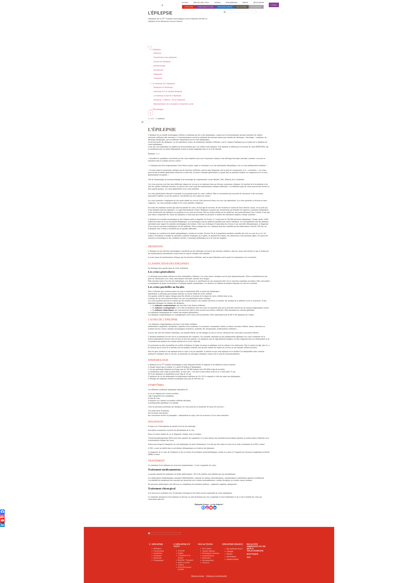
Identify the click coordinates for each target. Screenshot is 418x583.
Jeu (249, 557)
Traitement (157, 78)
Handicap (157, 558)
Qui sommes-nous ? (235, 549)
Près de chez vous (201, 2)
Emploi (180, 553)
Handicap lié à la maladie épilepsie (167, 91)
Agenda (217, 2)
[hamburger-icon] (150, 47)
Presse (245, 2)
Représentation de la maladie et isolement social (173, 104)
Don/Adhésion (231, 2)
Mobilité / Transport (185, 560)
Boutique (252, 554)
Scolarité (181, 551)
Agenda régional (208, 551)
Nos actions (241, 7)
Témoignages (157, 109)
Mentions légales (197, 576)
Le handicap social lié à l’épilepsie (167, 96)
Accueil (185, 2)
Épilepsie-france (225, 7)
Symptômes (158, 70)
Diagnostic (157, 74)
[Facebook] (203, 507)
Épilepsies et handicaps (163, 87)
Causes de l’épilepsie (162, 61)
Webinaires (206, 558)
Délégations (258, 2)
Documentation (208, 560)
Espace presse (233, 559)
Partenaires (231, 556)
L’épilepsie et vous (206, 7)
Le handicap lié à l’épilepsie (163, 83)
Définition (157, 53)
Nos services (256, 7)
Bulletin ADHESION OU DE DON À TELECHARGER (256, 547)
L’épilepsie (188, 7)
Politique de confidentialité (216, 576)
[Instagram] (207, 507)
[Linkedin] (215, 507)
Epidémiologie (159, 66)
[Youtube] (211, 507)
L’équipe (230, 551)
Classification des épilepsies (165, 57)
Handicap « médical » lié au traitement (169, 100)
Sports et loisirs (184, 562)
